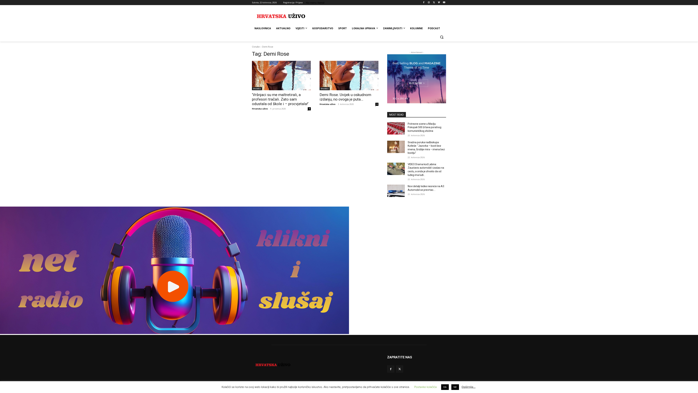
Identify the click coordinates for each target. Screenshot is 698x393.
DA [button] (445, 387)
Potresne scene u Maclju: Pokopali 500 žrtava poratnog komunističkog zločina (424, 127)
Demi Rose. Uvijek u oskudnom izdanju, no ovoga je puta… (345, 97)
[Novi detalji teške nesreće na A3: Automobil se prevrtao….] (396, 191)
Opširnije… (469, 387)
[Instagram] (429, 3)
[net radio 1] (174, 333)
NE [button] (455, 387)
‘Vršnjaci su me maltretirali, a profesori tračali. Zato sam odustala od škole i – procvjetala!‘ (280, 99)
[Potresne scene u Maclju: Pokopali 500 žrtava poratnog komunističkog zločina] (396, 128)
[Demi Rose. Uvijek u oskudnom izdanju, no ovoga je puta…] (349, 75)
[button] (441, 37)
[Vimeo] (439, 3)
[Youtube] (444, 3)
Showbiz (257, 88)
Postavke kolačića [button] (425, 387)
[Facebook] (424, 3)
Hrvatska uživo (260, 108)
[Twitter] (434, 3)
